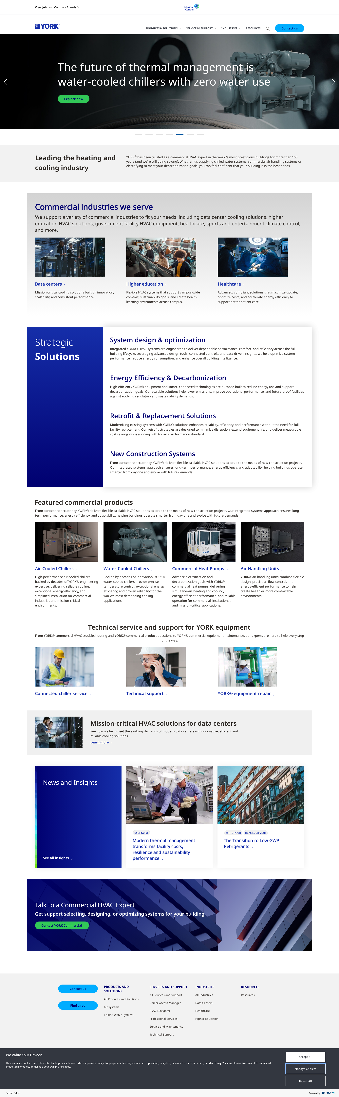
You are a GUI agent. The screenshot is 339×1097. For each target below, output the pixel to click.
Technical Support (162, 1034)
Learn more (99, 742)
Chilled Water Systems (119, 1015)
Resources (253, 28)
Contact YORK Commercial (62, 925)
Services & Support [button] (199, 28)
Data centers (48, 284)
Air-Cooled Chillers (54, 568)
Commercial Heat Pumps (198, 568)
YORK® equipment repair (244, 693)
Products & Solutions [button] (162, 28)
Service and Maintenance (166, 1026)
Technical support (144, 693)
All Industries (204, 995)
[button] (8, 82)
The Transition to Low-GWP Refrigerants (251, 843)
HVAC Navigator (160, 1011)
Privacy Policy (13, 1092)
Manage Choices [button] (305, 1069)
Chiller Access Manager (165, 1003)
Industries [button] (229, 28)
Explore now (111, 99)
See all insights (56, 858)
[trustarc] (328, 1093)
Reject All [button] (305, 1081)
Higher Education (206, 1019)
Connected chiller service (61, 693)
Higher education (144, 284)
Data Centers (204, 1003)
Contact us (289, 28)
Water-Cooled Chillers (126, 568)
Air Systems (111, 1007)
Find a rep (77, 1005)
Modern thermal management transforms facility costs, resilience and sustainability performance (164, 849)
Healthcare (229, 284)
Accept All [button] (305, 1057)
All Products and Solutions (121, 999)
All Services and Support (166, 995)
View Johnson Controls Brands (55, 7)
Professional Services (164, 1019)
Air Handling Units (260, 568)
